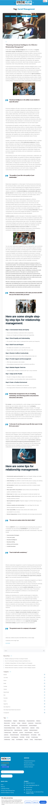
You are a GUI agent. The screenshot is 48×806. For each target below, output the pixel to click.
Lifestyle (24, 689)
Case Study (13, 16)
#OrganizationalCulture (31, 720)
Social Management (14, 737)
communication (30, 723)
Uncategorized (24, 712)
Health (19, 16)
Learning (24, 16)
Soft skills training (34, 737)
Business (7, 16)
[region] (24, 801)
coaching (18, 723)
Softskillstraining (7, 739)
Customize (28, 802)
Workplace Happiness (38, 739)
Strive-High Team (15, 640)
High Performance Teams (8, 730)
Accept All (43, 802)
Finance (24, 680)
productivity (6, 734)
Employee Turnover (25, 727)
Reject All (35, 802)
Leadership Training (7, 732)
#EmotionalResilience (7, 720)
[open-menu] (14, 2)
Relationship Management (25, 734)
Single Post (35, 16)
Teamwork (26, 739)
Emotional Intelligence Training (9, 727)
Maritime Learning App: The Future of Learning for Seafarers (16, 658)
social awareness (7, 737)
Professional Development (14, 734)
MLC (24, 695)
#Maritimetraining (22, 720)
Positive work (36, 732)
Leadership (26, 730)
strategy (13, 739)
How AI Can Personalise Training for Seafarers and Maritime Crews (17, 660)
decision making (7, 725)
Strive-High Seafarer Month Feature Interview (24, 709)
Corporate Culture (38, 723)
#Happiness (15, 720)
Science (29, 16)
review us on (4, 766)
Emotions (18, 727)
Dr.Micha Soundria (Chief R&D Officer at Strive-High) (22, 637)
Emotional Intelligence (33, 725)
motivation (21, 732)
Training (31, 739)
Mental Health (24, 692)
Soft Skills (28, 737)
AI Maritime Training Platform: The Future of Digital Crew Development (18, 663)
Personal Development (28, 732)
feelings (37, 727)
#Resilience (38, 720)
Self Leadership (33, 734)
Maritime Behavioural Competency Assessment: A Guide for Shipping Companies (20, 665)
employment (32, 727)
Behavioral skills (7, 723)
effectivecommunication (23, 725)
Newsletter (24, 698)
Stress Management (19, 739)
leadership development (33, 730)
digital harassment (14, 725)
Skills (39, 734)
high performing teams (18, 730)
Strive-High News (24, 706)
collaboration (24, 723)
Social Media (22, 737)
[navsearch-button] (33, 3)
